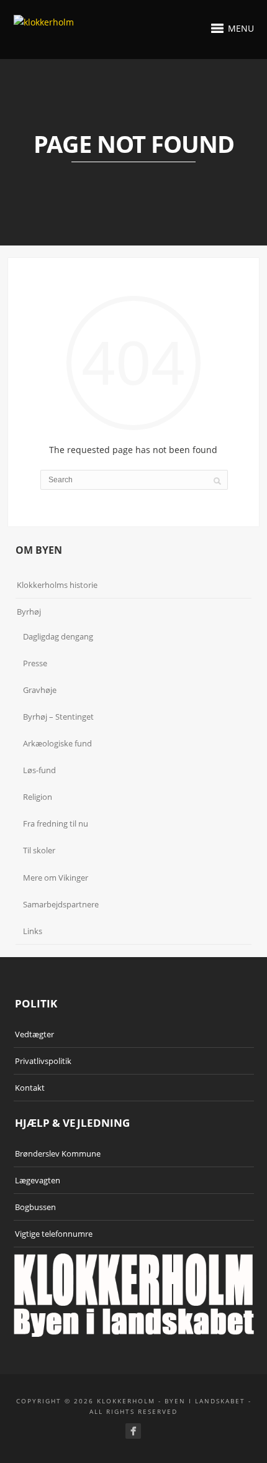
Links (32, 931)
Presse (35, 663)
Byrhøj (29, 611)
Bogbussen (35, 1207)
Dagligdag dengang (58, 636)
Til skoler (39, 850)
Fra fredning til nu (55, 823)
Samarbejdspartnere (61, 904)
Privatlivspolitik (43, 1060)
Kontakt (30, 1087)
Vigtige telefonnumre (54, 1233)
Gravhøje (40, 689)
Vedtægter (34, 1034)
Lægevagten (37, 1180)
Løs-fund (39, 770)
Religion (37, 796)
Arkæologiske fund (57, 743)
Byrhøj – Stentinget (58, 716)
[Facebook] (133, 1431)
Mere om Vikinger (55, 877)
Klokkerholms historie (57, 584)
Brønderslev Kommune (58, 1153)
